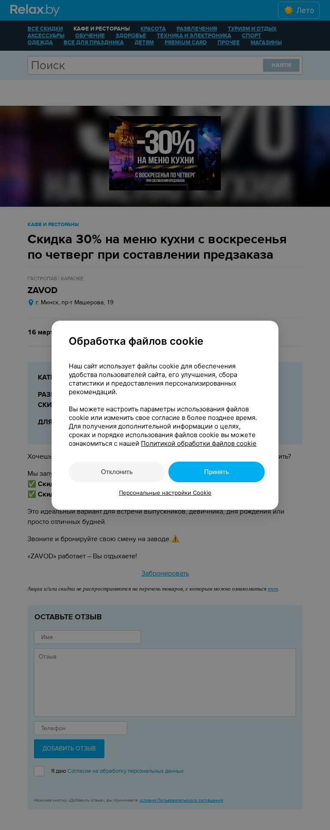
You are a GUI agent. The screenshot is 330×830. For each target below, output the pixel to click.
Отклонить (117, 471)
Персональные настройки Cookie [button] (165, 492)
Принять (216, 471)
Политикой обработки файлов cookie (199, 443)
